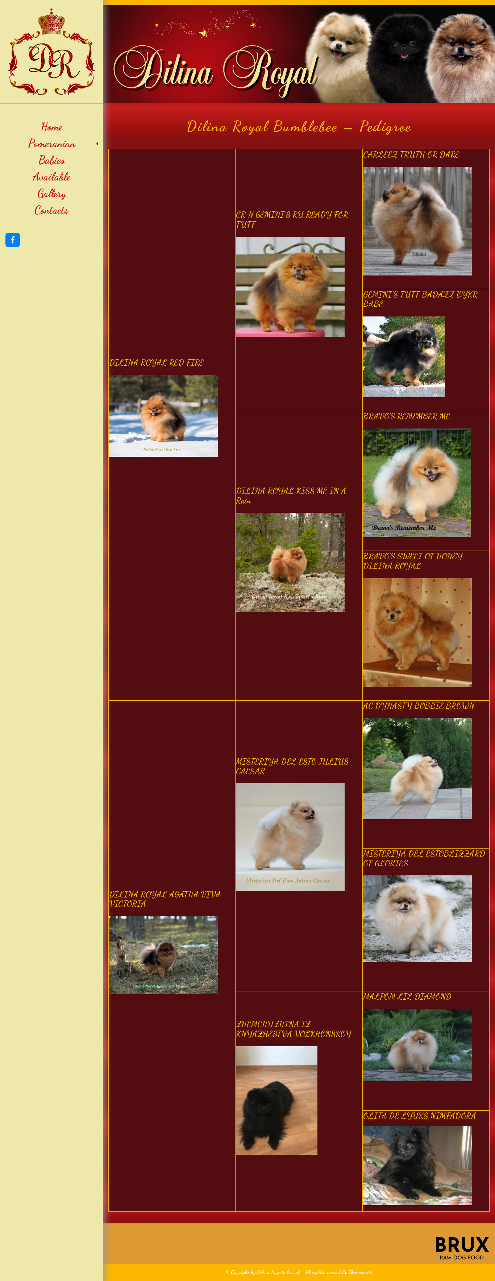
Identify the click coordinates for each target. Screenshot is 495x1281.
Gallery (51, 193)
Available (52, 176)
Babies (51, 159)
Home (52, 126)
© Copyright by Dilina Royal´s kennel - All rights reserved (283, 1272)
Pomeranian (51, 143)
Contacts (51, 209)
